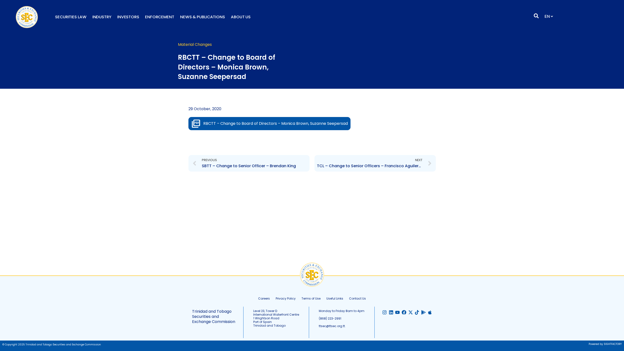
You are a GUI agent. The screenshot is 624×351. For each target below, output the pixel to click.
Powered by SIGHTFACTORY (605, 344)
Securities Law (71, 17)
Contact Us (357, 298)
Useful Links (334, 298)
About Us (241, 17)
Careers (264, 298)
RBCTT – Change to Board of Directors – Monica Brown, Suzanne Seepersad (275, 123)
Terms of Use (311, 298)
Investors (128, 17)
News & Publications (202, 17)
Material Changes (195, 44)
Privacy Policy (286, 298)
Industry (101, 17)
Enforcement (159, 17)
